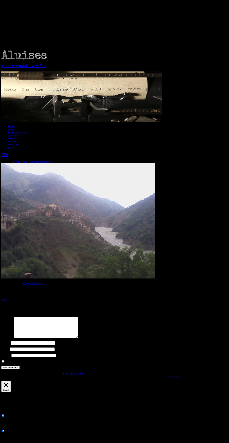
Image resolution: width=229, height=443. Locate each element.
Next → (5, 299)
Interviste (13, 138)
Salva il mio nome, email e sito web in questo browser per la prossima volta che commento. (53, 361)
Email (5, 349)
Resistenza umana (17, 132)
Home (11, 126)
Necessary (10, 415)
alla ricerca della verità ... (23, 66)
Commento (7, 337)
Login (11, 147)
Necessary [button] (6, 412)
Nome (5, 342)
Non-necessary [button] (9, 427)
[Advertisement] (114, 25)
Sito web (6, 355)
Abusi (11, 129)
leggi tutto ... (174, 376)
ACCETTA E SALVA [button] (13, 440)
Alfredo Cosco (19, 161)
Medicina (13, 144)
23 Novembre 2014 (40, 161)
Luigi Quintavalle (73, 373)
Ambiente (13, 135)
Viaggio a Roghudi (33, 283)
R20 (4, 154)
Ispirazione (14, 141)
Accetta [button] (186, 376)
